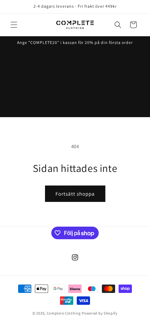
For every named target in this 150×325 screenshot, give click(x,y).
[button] (14, 24)
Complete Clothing (64, 313)
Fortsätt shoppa (75, 193)
